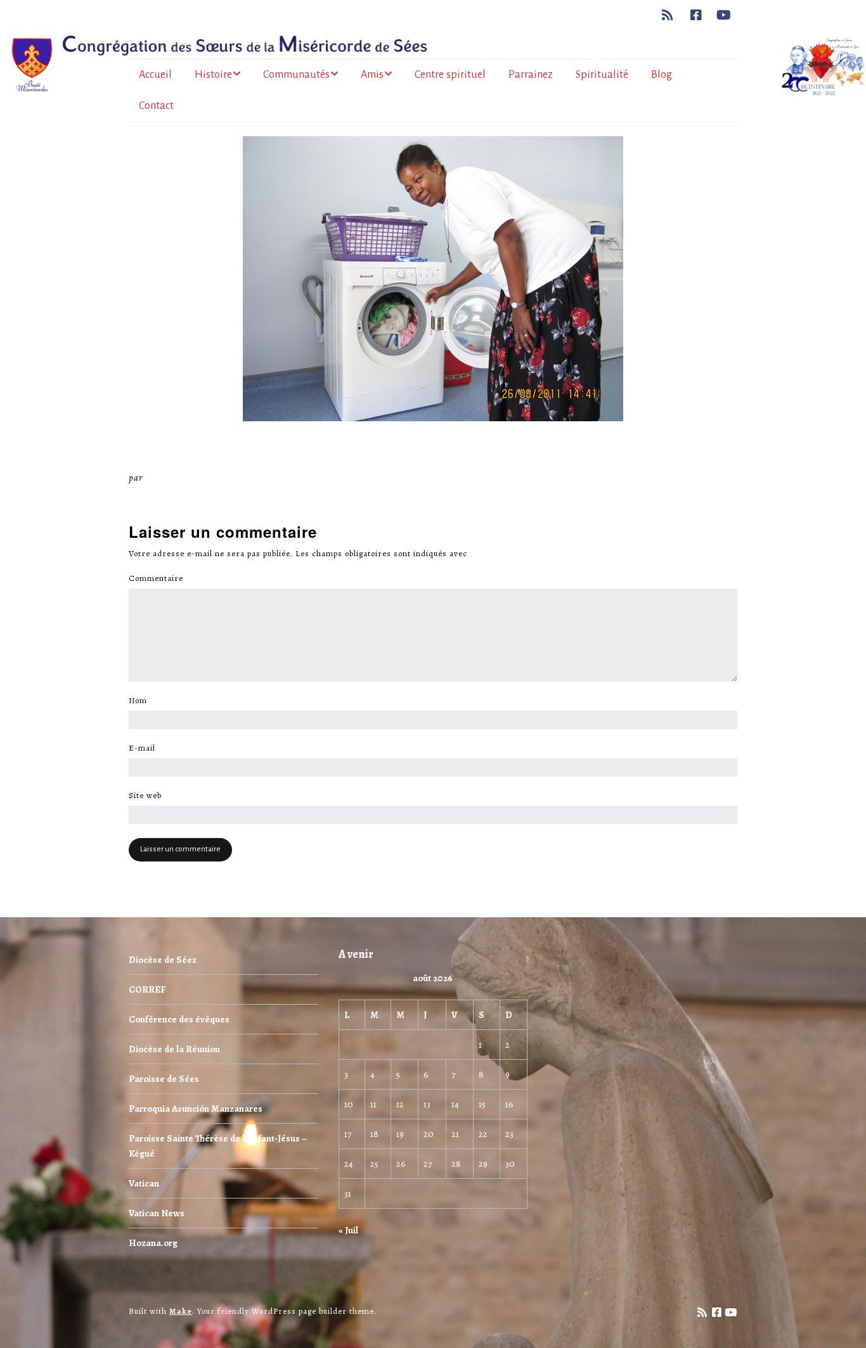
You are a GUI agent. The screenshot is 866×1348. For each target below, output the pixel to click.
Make (180, 1311)
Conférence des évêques (179, 1019)
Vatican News (156, 1213)
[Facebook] (696, 15)
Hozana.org (153, 1243)
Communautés (296, 74)
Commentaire (159, 578)
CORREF (147, 989)
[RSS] (671, 15)
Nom (141, 701)
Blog (661, 74)
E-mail (145, 748)
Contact (156, 105)
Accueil (155, 74)
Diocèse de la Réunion (174, 1049)
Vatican (144, 1183)
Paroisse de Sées (164, 1078)
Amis (372, 74)
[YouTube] (724, 15)
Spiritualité (602, 74)
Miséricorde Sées (186, 477)
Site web (145, 796)
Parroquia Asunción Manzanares (195, 1108)
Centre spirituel (450, 74)
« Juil (348, 1230)
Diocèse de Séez (163, 959)
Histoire (213, 74)
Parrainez (530, 74)
